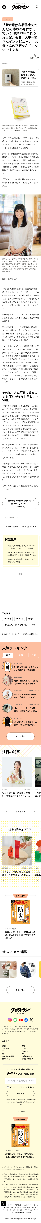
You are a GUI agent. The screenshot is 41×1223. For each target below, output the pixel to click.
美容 (23, 1046)
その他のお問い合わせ (20, 1169)
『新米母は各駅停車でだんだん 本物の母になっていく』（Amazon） (20, 503)
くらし (24, 1048)
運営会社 (29, 1167)
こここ (20, 1210)
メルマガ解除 (20, 1111)
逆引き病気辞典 (27, 1059)
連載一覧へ (20, 990)
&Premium (14, 1207)
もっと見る (20, 736)
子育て (31, 619)
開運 (4, 1054)
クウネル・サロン (11, 1210)
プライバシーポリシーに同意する (22, 1087)
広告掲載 (16, 1212)
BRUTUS (11, 1205)
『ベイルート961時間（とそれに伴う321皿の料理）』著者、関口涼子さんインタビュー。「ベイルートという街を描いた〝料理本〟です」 (22, 554)
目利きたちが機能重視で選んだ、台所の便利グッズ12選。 (21, 560)
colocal (27, 1207)
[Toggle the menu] (4, 7)
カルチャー (8, 19)
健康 (4, 1046)
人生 (23, 1054)
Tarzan (21, 1207)
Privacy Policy (25, 1212)
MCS (25, 1210)
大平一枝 (19, 619)
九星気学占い (27, 1056)
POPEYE (18, 1205)
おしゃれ (5, 1048)
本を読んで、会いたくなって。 (16, 625)
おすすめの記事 (8, 1056)
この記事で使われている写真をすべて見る (20, 526)
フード (4, 1051)
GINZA (36, 1205)
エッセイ (7, 619)
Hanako (6, 1207)
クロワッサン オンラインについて (13, 1167)
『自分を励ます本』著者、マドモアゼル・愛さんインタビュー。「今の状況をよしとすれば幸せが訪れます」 (21, 547)
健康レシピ (6, 1059)
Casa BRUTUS (27, 1205)
